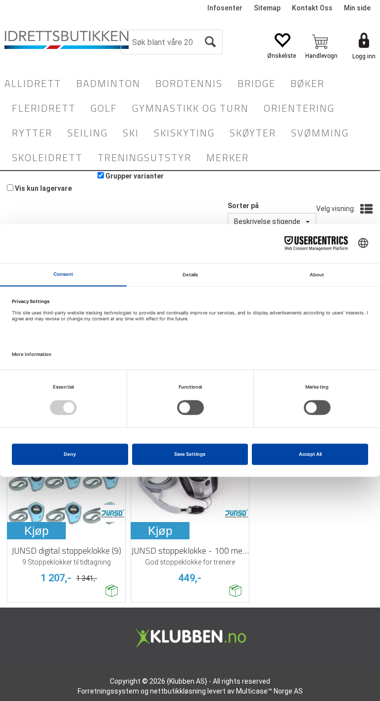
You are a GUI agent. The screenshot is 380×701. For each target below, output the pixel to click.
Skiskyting (184, 132)
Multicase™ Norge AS (269, 691)
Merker (227, 157)
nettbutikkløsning (178, 691)
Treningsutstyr (144, 157)
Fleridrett (44, 108)
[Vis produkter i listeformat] (365, 210)
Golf (104, 108)
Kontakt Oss (312, 8)
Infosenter (224, 8)
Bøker (307, 83)
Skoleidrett (47, 157)
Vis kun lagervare (43, 188)
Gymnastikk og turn (190, 108)
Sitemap (267, 8)
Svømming (320, 132)
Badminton (108, 83)
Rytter (32, 132)
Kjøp (36, 530)
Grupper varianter (134, 176)
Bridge (257, 83)
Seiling (87, 132)
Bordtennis (189, 83)
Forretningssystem (108, 691)
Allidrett (32, 83)
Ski (131, 132)
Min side (357, 8)
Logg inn (364, 56)
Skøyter (253, 132)
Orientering (299, 108)
